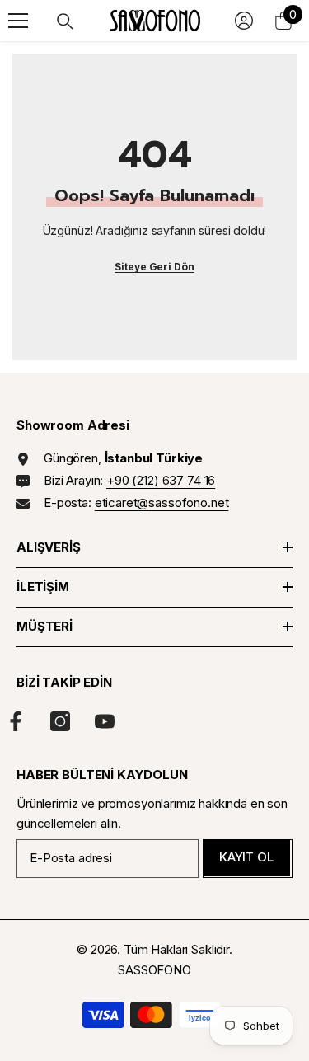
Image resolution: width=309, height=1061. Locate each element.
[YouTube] (105, 721)
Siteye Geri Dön (154, 267)
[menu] (18, 21)
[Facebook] (16, 721)
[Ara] (65, 21)
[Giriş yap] (244, 21)
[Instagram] (60, 721)
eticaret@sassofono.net (162, 502)
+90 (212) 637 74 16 (160, 480)
